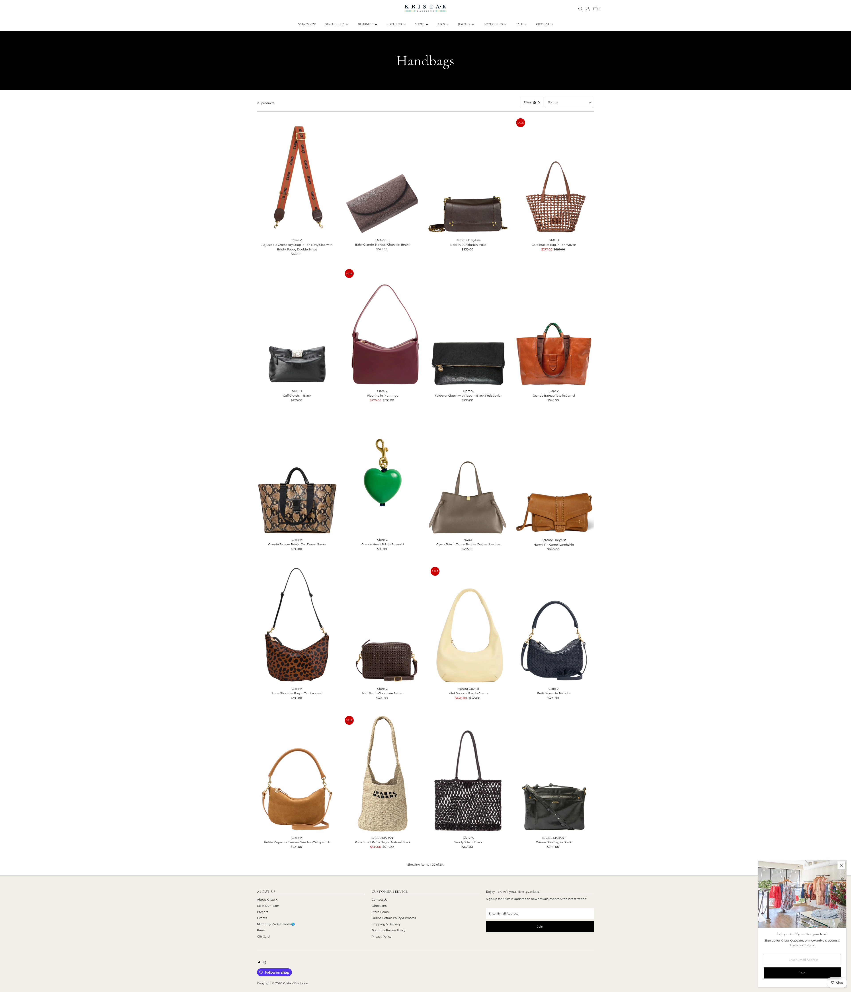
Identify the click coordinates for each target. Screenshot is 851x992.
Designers (366, 24)
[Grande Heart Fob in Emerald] (383, 476)
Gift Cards (544, 24)
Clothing (394, 24)
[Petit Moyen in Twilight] (554, 625)
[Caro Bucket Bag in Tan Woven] (554, 176)
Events (262, 918)
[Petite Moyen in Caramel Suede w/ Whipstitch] (297, 774)
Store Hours (380, 912)
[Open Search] (580, 9)
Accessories (494, 24)
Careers (262, 912)
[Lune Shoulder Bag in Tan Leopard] (297, 625)
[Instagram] (264, 963)
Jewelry (464, 24)
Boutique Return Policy (388, 930)
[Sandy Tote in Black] (468, 774)
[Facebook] (259, 963)
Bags (441, 24)
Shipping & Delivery (386, 924)
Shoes (420, 24)
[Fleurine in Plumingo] (383, 327)
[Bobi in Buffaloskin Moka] (468, 176)
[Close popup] (841, 865)
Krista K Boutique (295, 983)
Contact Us (379, 899)
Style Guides (335, 24)
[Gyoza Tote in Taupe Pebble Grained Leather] (468, 476)
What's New (307, 24)
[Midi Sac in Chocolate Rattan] (383, 625)
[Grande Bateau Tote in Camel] (554, 327)
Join (540, 926)
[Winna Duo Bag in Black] (554, 774)
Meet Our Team (268, 905)
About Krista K (267, 899)
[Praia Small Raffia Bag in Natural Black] (383, 774)
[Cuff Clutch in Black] (297, 327)
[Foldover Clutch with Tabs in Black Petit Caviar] (468, 327)
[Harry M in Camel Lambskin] (554, 476)
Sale (519, 24)
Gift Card (263, 936)
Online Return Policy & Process (394, 918)
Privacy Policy (381, 936)
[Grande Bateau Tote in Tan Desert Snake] (297, 476)
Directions (379, 905)
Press (261, 930)
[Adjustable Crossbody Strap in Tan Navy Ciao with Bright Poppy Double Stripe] (297, 176)
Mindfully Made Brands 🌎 (276, 924)
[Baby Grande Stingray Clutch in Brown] (383, 176)
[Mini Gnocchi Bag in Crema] (468, 625)
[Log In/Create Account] (588, 9)
